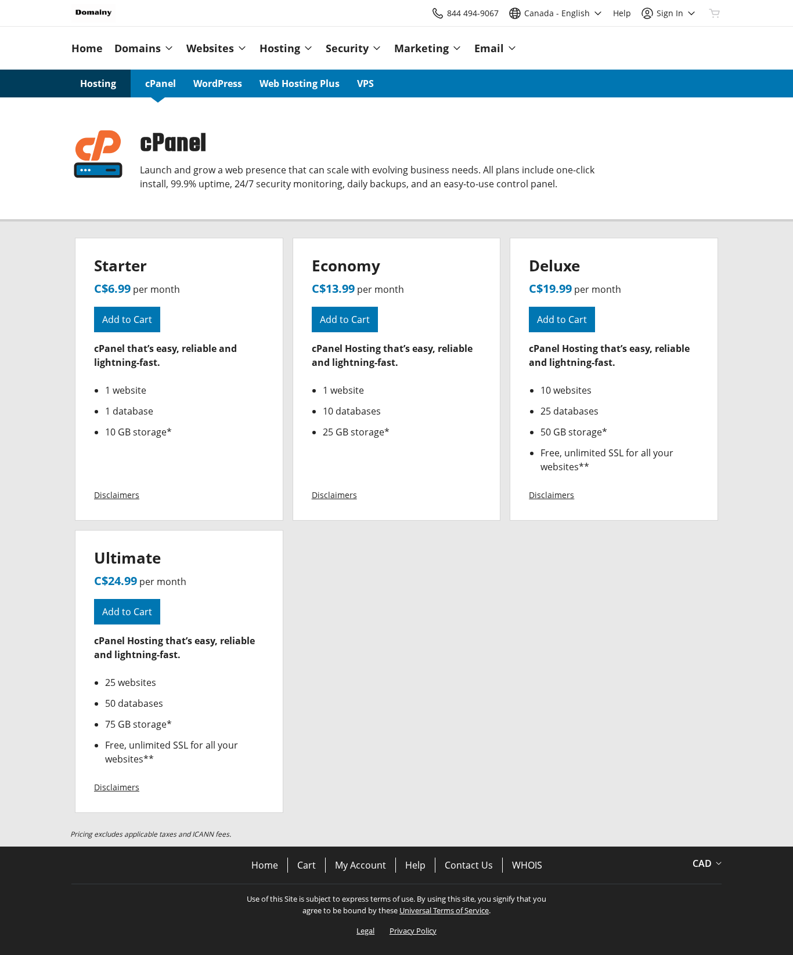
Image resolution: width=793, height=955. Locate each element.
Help (415, 865)
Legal (365, 930)
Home (264, 865)
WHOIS (527, 865)
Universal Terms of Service (444, 910)
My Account (360, 865)
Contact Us (469, 865)
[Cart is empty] (714, 13)
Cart (306, 865)
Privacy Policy (413, 930)
